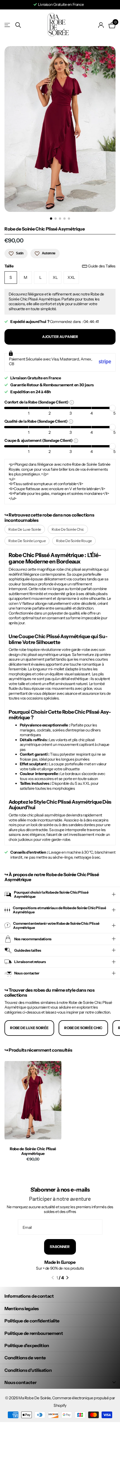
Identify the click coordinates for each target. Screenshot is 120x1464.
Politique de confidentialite (31, 1320)
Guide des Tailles (102, 266)
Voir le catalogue (7, 25)
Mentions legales (21, 1308)
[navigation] (51, 218)
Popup (71, 402)
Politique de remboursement (33, 1333)
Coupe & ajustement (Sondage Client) (39, 440)
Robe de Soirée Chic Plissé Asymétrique (33, 1151)
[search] (18, 25)
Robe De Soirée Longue (26, 540)
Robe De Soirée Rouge (74, 540)
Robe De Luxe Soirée (24, 529)
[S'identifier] (101, 25)
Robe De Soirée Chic (68, 529)
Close (60, 1382)
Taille (60, 266)
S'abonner (60, 1246)
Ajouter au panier (60, 336)
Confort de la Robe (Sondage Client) (36, 402)
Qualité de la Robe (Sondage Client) (36, 421)
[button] (52, 1278)
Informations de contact (29, 1296)
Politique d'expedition (26, 1345)
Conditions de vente (25, 1357)
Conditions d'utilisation (28, 1370)
